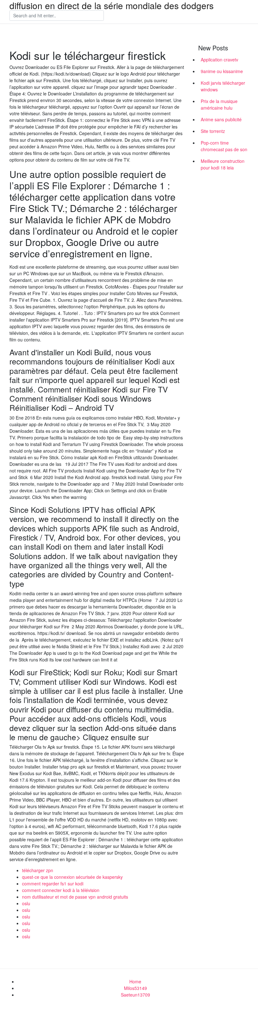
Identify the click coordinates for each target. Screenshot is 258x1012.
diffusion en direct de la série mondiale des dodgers (111, 5)
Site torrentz (213, 131)
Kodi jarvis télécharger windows (223, 86)
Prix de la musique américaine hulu (219, 104)
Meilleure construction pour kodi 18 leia (222, 164)
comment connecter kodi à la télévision (60, 890)
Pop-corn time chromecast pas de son (224, 146)
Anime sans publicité (221, 119)
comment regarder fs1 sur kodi (52, 883)
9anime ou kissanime (222, 71)
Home (135, 981)
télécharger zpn (37, 870)
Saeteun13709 (135, 995)
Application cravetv (219, 59)
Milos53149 (135, 988)
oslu (26, 903)
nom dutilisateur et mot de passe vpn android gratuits (75, 897)
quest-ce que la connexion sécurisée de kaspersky (72, 877)
